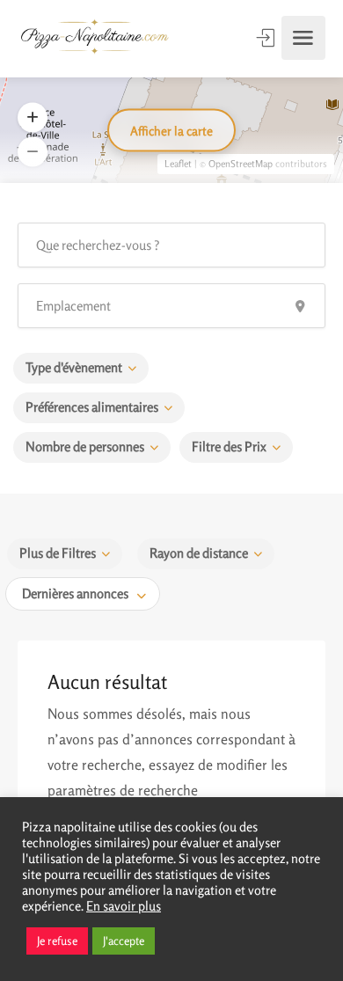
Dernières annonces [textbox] (75, 593)
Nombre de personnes (85, 446)
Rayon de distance (199, 553)
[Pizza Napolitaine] (95, 37)
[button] (32, 152)
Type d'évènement (74, 367)
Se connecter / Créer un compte (267, 38)
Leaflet (178, 163)
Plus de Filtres (57, 553)
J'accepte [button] (123, 940)
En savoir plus (123, 905)
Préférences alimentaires (92, 407)
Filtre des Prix (229, 446)
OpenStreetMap (240, 163)
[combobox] (82, 594)
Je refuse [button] (57, 940)
